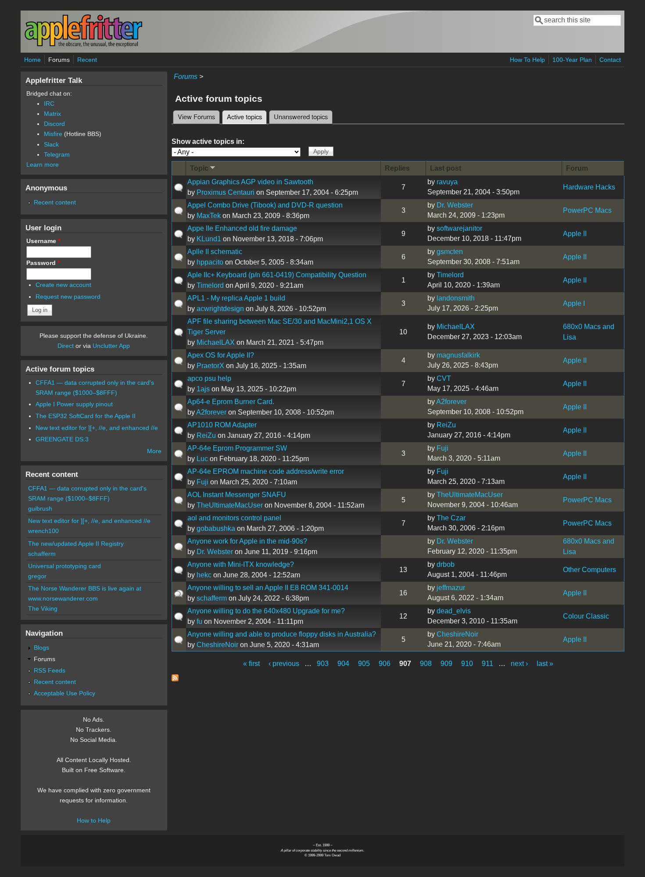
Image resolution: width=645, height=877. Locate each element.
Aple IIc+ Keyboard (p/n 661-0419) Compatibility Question (276, 275)
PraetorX (210, 365)
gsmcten (450, 251)
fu (199, 621)
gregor (37, 576)
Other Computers (589, 569)
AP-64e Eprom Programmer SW (237, 448)
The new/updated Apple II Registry (76, 543)
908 (426, 663)
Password (43, 262)
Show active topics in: (208, 141)
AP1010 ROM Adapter (222, 425)
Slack (51, 144)
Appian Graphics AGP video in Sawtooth (250, 182)
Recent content (55, 202)
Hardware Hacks (589, 187)
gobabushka (216, 528)
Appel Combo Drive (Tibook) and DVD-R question (265, 205)
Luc (202, 458)
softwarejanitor (459, 228)
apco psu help (209, 378)
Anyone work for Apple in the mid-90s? (247, 541)
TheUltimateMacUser (230, 505)
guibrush (40, 508)
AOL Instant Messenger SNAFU (236, 494)
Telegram (57, 154)
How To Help (527, 59)
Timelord (210, 285)
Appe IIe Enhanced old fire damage (242, 228)
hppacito (210, 262)
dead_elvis (454, 611)
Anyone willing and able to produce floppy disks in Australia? (281, 634)
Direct (65, 345)
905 (364, 663)
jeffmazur (451, 587)
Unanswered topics (301, 116)
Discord (54, 123)
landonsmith (456, 298)
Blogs (41, 647)
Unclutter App (111, 345)
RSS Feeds (49, 670)
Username (43, 240)
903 (323, 663)
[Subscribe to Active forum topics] (175, 679)
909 (446, 663)
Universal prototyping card (64, 565)
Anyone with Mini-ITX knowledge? (240, 564)
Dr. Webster (455, 205)
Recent (87, 59)
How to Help (94, 820)
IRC (49, 103)
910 (467, 663)
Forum (577, 168)
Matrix (52, 113)
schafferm (212, 598)
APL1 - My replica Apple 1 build (236, 298)
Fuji (442, 448)
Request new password (68, 296)
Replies (397, 168)
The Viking (42, 608)
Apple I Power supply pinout (74, 404)
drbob (446, 564)
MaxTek (209, 215)
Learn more (42, 164)
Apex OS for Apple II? (220, 355)
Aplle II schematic (214, 251)
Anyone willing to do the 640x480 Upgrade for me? (266, 611)
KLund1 (209, 239)
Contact (610, 59)
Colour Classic (586, 616)
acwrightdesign (220, 308)
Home (32, 59)
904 (343, 663)
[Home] (83, 45)
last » (545, 663)
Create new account (63, 284)
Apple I (574, 303)
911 (487, 663)
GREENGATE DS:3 (62, 439)
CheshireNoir (217, 644)
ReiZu (206, 435)
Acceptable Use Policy (64, 693)
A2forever (211, 412)
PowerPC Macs (587, 210)
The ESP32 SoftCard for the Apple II (86, 415)
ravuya (447, 182)
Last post (445, 168)
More (154, 451)
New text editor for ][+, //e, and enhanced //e (97, 427)
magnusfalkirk (458, 355)
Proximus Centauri (225, 192)
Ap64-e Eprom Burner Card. (230, 401)
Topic (199, 168)
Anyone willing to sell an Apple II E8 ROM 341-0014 (267, 587)
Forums (59, 59)
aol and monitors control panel (234, 518)
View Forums (196, 116)
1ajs (203, 389)
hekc (204, 575)
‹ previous (284, 663)
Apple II (575, 233)
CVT (444, 378)
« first (251, 663)
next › (519, 663)
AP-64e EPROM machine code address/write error (265, 471)
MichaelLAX (216, 342)
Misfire (53, 133)
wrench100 (43, 530)
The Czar (451, 518)
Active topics (247, 116)
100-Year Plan (572, 59)
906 (385, 663)
